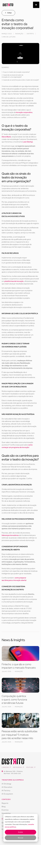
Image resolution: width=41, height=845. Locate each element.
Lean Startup (28, 142)
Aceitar (20, 832)
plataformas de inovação (14, 281)
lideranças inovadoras (10, 535)
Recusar (20, 838)
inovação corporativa (24, 112)
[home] (7, 4)
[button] (36, 5)
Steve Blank (6, 137)
